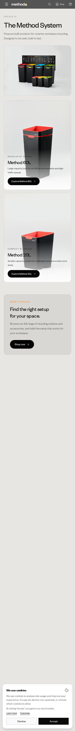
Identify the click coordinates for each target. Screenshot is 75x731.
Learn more (11, 713)
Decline (22, 721)
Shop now (20, 344)
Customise (25, 713)
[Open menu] (6, 4)
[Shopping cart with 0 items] (70, 4)
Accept (54, 721)
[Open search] (49, 4)
